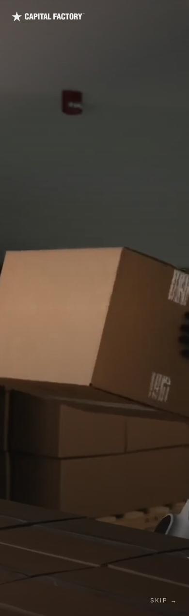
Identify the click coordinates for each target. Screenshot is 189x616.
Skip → (163, 600)
